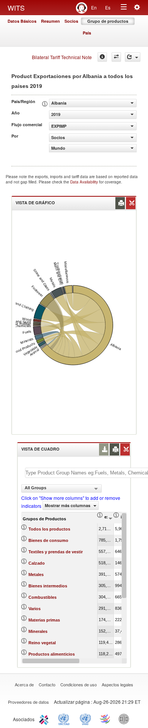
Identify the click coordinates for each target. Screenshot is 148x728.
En (94, 7)
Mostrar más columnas (68, 505)
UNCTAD (65, 718)
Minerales (37, 631)
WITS (16, 8)
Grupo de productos (107, 21)
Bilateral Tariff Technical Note (62, 57)
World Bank (125, 718)
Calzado (36, 563)
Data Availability (84, 182)
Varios (34, 608)
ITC (45, 718)
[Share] (132, 57)
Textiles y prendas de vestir (55, 552)
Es (107, 7)
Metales (36, 574)
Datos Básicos (22, 21)
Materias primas (44, 620)
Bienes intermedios (47, 586)
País (87, 33)
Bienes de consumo (48, 540)
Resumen (50, 21)
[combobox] (61, 488)
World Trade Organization (105, 718)
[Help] (102, 57)
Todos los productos (49, 529)
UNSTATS (85, 718)
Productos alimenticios (51, 654)
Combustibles (42, 597)
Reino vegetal (42, 642)
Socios (71, 21)
